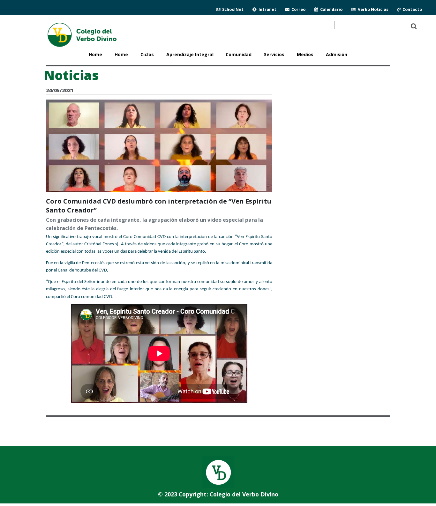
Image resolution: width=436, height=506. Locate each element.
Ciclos (147, 54)
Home (121, 54)
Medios (305, 54)
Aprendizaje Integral (190, 54)
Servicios (274, 54)
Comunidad (239, 54)
